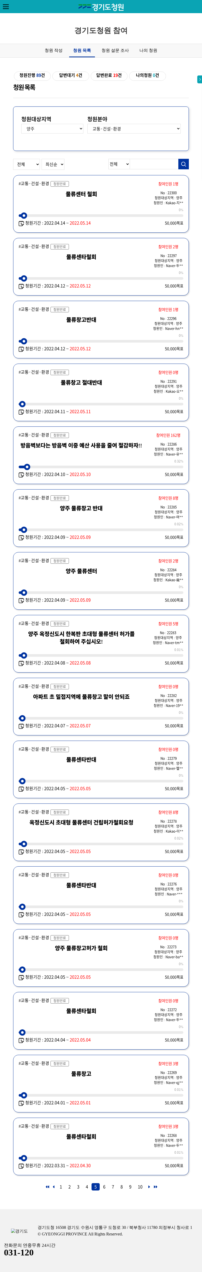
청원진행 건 (32, 75)
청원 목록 (82, 50)
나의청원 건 (147, 75)
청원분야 (97, 119)
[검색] (183, 164)
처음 (47, 1188)
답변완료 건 (109, 75)
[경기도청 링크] (19, 1231)
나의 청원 (148, 50)
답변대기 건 (70, 75)
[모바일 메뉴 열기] (6, 6)
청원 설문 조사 (115, 50)
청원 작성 (54, 50)
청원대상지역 (36, 119)
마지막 (155, 1188)
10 (140, 1187)
